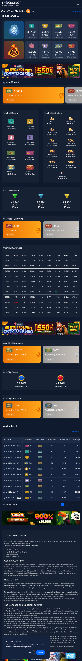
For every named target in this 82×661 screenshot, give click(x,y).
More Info (10, 100)
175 (72, 504)
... (69, 504)
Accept (40, 652)
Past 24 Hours (76, 11)
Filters (76, 432)
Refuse (30, 652)
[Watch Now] (28, 11)
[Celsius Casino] (41, 71)
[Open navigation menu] (78, 4)
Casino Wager (60, 646)
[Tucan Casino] (41, 518)
